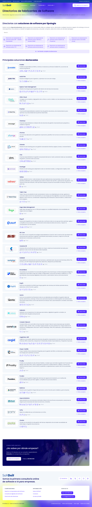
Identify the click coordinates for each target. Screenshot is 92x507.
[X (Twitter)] (75, 478)
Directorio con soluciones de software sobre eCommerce (35, 46)
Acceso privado (37, 496)
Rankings (32, 5)
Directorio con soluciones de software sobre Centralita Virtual (79, 39)
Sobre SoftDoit (37, 491)
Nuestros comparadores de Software (14, 491)
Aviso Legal (76, 503)
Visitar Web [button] (82, 66)
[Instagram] (83, 478)
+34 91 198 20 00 (68, 493)
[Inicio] (7, 5)
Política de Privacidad (67, 503)
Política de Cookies (85, 503)
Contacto (35, 494)
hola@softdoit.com (69, 496)
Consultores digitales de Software (13, 494)
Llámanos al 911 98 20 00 (84, 1)
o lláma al (28, 459)
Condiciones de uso (56, 503)
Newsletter (64, 478)
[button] (36, 51)
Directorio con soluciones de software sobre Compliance (57, 46)
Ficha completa (82, 69)
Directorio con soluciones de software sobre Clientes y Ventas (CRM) (35, 39)
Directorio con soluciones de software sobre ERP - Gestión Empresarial (14, 39)
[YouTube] (79, 478)
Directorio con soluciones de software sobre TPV (13, 46)
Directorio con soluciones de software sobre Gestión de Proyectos (57, 39)
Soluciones (24, 5)
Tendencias (41, 5)
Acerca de (50, 5)
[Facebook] (87, 478)
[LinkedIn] (71, 478)
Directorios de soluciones (11, 496)
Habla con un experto (82, 5)
